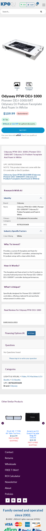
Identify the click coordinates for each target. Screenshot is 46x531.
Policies (9, 493)
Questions (10, 345)
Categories (10, 369)
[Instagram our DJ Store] (13, 500)
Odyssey (13, 386)
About (8, 488)
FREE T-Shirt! (12, 470)
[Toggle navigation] (44, 5)
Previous (5, 50)
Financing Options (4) (15, 333)
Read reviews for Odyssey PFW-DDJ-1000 (22, 310)
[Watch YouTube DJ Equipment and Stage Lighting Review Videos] (25, 500)
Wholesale (10, 464)
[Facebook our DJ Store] (8, 500)
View (32, 333)
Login (32, 5)
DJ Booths (16, 380)
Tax (5, 120)
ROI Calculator (12, 476)
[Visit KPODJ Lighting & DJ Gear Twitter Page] (19, 500)
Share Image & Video (10, 322)
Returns (9, 458)
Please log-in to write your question (23, 358)
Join (24, 5)
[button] (17, 86)
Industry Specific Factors (15, 231)
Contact (9, 452)
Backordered (22, 113)
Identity (7, 198)
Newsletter (11, 482)
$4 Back (6, 124)
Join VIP (15, 124)
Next (41, 50)
